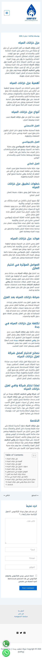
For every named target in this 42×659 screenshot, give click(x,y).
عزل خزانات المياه (12, 459)
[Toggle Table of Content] (32, 456)
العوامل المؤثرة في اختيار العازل (17, 471)
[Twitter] (21, 633)
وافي (33, 340)
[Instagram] (17, 633)
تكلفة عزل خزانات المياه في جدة (17, 477)
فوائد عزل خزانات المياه (14, 469)
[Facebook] (24, 633)
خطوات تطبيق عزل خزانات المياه (17, 466)
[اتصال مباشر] (6, 643)
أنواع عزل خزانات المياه (14, 464)
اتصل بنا (21, 610)
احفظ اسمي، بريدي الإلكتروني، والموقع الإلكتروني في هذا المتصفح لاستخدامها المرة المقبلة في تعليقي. (21, 578)
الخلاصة (10, 484)
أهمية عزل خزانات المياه (14, 461)
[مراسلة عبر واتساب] (6, 653)
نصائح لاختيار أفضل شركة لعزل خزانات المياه (21, 479)
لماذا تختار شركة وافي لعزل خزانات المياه (21, 482)
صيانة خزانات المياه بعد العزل (16, 474)
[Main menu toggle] (6, 13)
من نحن (21, 613)
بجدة (15, 340)
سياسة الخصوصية (21, 616)
